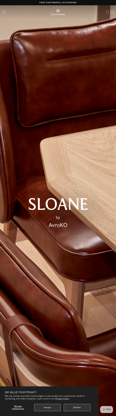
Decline (77, 407)
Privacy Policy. (62, 399)
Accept (47, 407)
